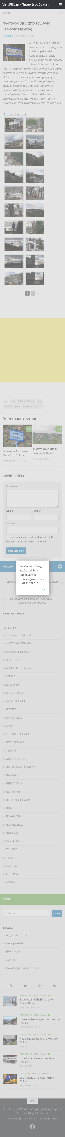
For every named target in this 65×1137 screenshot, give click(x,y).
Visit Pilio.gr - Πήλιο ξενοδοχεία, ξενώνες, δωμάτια (25, 4)
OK (43, 589)
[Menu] (60, 4)
